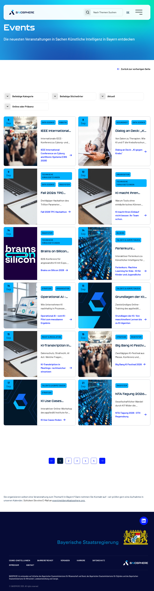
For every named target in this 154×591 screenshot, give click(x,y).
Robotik (63, 122)
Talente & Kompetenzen (128, 240)
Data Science (48, 122)
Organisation (123, 174)
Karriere (81, 560)
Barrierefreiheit (45, 560)
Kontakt (30, 565)
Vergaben (65, 560)
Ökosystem (64, 184)
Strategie (47, 288)
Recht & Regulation (51, 337)
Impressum (14, 565)
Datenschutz (98, 560)
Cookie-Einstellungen (19, 560)
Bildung (120, 233)
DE (127, 12)
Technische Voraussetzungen (51, 175)
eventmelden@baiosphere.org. (68, 500)
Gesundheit (122, 122)
